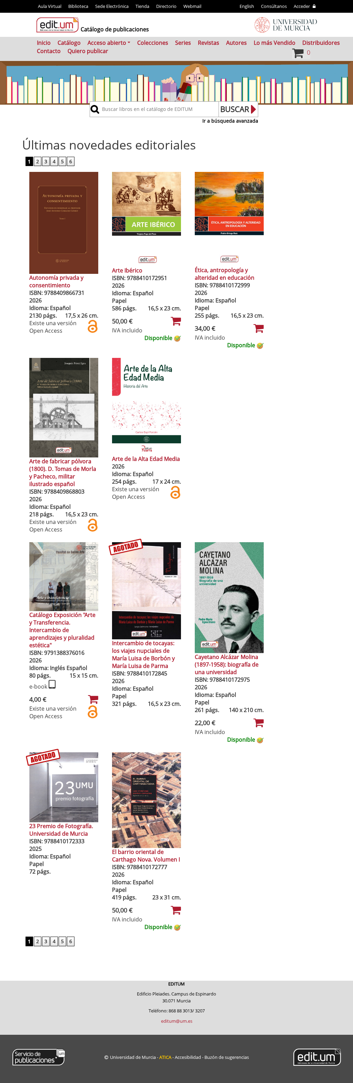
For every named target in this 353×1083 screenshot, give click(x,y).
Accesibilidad (188, 1057)
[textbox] (159, 109)
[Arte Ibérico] (146, 219)
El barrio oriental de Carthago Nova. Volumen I (146, 855)
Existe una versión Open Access (53, 326)
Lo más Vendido (274, 43)
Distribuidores (321, 43)
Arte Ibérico (127, 270)
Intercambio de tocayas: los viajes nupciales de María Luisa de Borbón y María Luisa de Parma (143, 654)
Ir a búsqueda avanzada (230, 120)
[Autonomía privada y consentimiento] (63, 222)
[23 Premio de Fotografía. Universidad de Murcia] (63, 787)
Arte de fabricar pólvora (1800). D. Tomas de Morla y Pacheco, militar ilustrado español (62, 472)
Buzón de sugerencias (226, 1057)
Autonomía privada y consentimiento (56, 281)
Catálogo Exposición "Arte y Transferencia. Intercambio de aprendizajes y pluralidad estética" (62, 630)
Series (183, 43)
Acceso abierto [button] (107, 43)
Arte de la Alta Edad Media (146, 459)
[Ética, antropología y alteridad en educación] (229, 218)
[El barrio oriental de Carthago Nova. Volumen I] (146, 800)
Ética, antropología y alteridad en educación (224, 273)
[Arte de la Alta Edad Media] (146, 406)
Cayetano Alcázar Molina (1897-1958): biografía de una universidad (227, 664)
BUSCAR (234, 109)
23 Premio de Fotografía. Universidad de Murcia (61, 829)
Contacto (49, 51)
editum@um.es (176, 1021)
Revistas (208, 43)
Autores (236, 43)
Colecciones (152, 43)
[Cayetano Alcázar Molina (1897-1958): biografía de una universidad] (229, 597)
